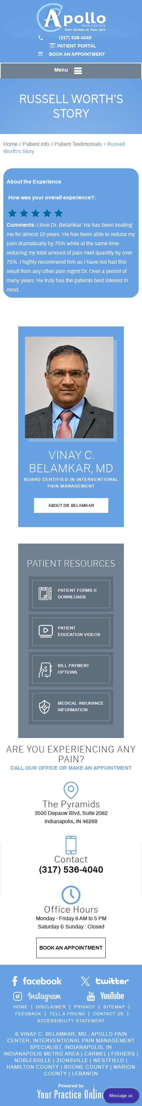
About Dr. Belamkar (71, 505)
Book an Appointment (77, 54)
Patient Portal (76, 46)
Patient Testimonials (78, 144)
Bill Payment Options (73, 669)
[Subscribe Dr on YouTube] (37, 996)
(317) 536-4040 (75, 38)
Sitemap (114, 1007)
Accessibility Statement (71, 1021)
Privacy (84, 1007)
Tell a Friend (67, 1014)
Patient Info (36, 144)
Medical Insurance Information (81, 706)
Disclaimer (51, 1007)
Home (10, 144)
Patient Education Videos (79, 631)
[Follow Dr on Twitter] (105, 981)
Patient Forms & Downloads (77, 593)
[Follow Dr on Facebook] (37, 981)
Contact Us (108, 1014)
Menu (61, 70)
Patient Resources (71, 563)
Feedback (28, 1014)
